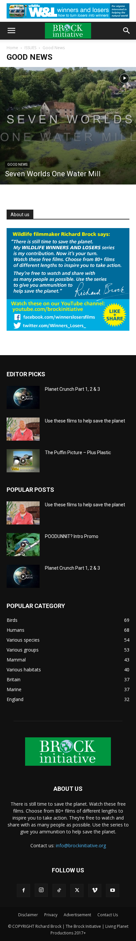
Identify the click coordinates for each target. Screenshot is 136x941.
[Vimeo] (94, 890)
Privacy (50, 915)
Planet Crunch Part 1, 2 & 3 (72, 389)
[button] (11, 31)
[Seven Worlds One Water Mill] (68, 126)
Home (12, 47)
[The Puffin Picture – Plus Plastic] (23, 460)
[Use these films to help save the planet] (23, 429)
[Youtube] (112, 890)
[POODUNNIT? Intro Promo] (23, 544)
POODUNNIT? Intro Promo (71, 536)
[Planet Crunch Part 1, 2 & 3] (23, 397)
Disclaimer (28, 915)
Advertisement (77, 915)
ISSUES (30, 47)
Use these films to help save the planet (85, 420)
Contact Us (107, 915)
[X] (77, 890)
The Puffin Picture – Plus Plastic (78, 452)
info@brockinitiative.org (81, 845)
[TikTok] (59, 890)
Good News (17, 164)
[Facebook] (23, 890)
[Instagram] (41, 890)
